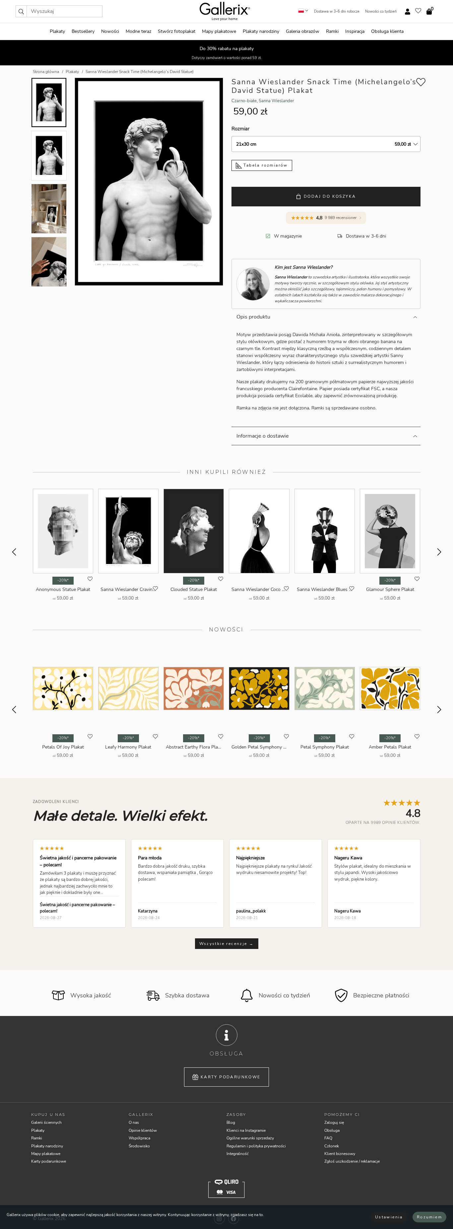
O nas (134, 1122)
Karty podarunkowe (231, 1077)
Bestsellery (83, 31)
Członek (331, 1146)
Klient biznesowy (339, 1153)
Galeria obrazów (302, 31)
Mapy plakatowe (219, 31)
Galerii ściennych (46, 1122)
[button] (21, 11)
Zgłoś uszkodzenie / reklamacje (352, 1161)
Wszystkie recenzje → (226, 943)
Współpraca (139, 1138)
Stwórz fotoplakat (176, 31)
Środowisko (139, 1146)
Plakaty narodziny (261, 31)
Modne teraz (138, 31)
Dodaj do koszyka (330, 196)
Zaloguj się (334, 1122)
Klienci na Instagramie (246, 1130)
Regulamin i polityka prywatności (256, 1146)
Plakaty (57, 31)
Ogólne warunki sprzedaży (250, 1138)
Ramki (332, 31)
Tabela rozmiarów (265, 165)
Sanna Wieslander (276, 101)
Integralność (238, 1153)
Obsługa (332, 1130)
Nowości (110, 31)
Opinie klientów (143, 1130)
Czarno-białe (244, 101)
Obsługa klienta (387, 31)
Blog (231, 1122)
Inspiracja (354, 31)
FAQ (328, 1138)
